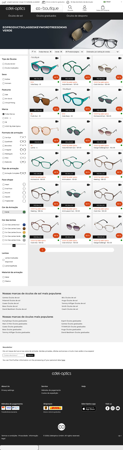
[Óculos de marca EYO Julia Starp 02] (76, 98)
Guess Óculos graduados (12, 327)
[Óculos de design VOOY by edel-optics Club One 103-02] (45, 225)
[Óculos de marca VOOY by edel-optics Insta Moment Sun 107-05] (76, 130)
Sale (6, 94)
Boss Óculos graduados (11, 329)
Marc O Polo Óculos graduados (14, 324)
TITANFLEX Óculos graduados (73, 327)
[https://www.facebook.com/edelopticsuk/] (107, 408)
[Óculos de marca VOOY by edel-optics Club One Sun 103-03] (76, 225)
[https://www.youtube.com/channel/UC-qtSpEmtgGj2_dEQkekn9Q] (118, 408)
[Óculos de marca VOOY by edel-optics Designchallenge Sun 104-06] (108, 130)
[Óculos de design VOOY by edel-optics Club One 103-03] (108, 193)
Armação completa (12, 173)
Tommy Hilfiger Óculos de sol (74, 303)
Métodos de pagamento (51, 390)
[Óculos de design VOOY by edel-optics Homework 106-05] (45, 162)
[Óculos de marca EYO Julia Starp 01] (45, 67)
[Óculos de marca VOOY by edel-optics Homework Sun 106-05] (108, 98)
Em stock (8, 99)
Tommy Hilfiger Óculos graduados (16, 332)
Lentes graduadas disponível (11, 260)
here (63, 360)
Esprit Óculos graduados (71, 321)
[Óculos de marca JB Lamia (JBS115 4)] (45, 130)
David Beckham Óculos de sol (14, 309)
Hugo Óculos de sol (69, 300)
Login (85, 10)
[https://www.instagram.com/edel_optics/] (113, 408)
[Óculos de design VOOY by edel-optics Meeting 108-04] (45, 193)
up (119, 436)
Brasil (108, 2)
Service (44, 386)
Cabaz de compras (102, 10)
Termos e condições (9, 436)
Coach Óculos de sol (70, 309)
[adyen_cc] (3, 408)
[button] (15, 8)
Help (84, 386)
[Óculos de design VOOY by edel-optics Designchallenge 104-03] (108, 225)
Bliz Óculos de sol (69, 298)
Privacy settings (7, 390)
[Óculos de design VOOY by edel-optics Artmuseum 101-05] (76, 162)
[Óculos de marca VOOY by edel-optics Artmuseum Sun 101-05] (76, 193)
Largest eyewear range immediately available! (23, 2)
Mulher (7, 79)
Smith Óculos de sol (70, 306)
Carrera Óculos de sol (10, 298)
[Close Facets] (14, 51)
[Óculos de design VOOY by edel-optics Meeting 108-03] (108, 162)
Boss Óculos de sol (10, 306)
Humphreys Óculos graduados (14, 321)
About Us (5, 386)
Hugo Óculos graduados (71, 329)
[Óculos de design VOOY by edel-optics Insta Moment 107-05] (76, 67)
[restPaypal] (15, 408)
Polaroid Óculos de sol (11, 300)
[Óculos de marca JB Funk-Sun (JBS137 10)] (45, 98)
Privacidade (23, 436)
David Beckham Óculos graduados (75, 332)
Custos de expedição (49, 393)
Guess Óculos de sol (10, 303)
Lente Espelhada (11, 266)
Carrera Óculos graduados (71, 324)
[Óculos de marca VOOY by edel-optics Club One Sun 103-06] (108, 67)
